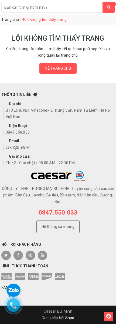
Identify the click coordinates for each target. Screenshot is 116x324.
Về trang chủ (58, 68)
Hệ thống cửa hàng (58, 226)
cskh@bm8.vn (18, 147)
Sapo (69, 318)
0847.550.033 (18, 132)
